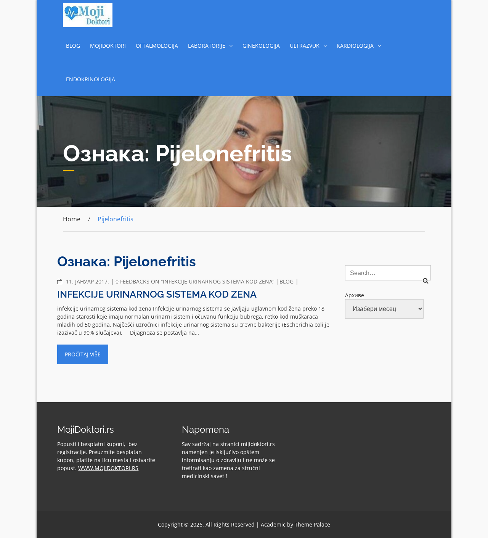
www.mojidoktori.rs (108, 468)
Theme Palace (312, 524)
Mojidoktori (108, 45)
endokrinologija (90, 79)
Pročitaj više (83, 354)
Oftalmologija (157, 45)
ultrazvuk (304, 45)
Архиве (354, 295)
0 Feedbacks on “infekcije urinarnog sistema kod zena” (195, 281)
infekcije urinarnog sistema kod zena (157, 294)
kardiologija (355, 45)
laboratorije (206, 45)
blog (73, 45)
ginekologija (261, 45)
